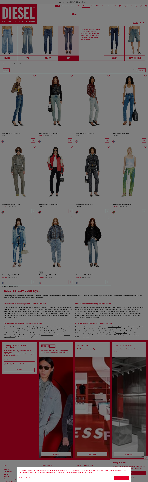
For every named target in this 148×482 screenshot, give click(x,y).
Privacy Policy (75, 472)
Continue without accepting (27, 478)
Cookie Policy (87, 472)
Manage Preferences (57, 472)
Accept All (122, 478)
